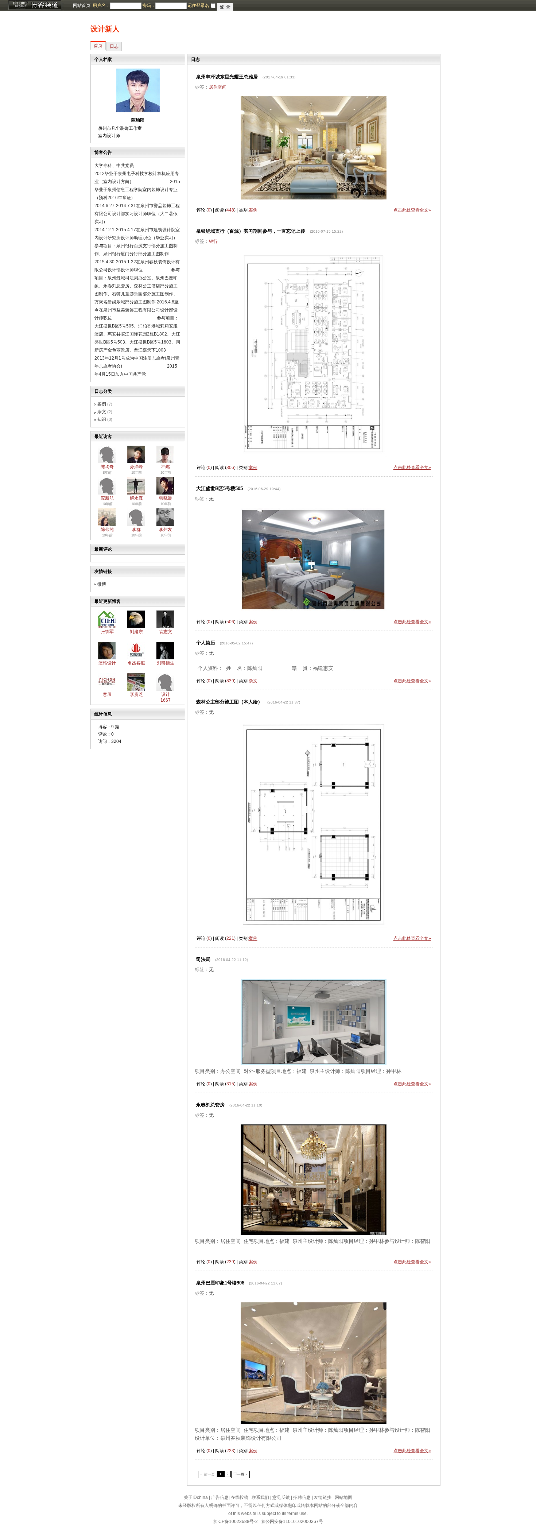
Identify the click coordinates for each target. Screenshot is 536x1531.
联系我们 (260, 1497)
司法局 (203, 959)
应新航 (107, 498)
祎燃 (165, 466)
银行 (213, 241)
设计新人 (105, 29)
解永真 (136, 498)
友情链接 (322, 1497)
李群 (136, 529)
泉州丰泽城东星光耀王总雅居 (227, 77)
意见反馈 (281, 1497)
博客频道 (34, 5)
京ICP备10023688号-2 (235, 1521)
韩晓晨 (165, 498)
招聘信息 (302, 1497)
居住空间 (217, 87)
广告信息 (220, 1497)
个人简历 (205, 643)
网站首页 (81, 5)
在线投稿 (239, 1497)
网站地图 (343, 1497)
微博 (101, 584)
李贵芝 (136, 694)
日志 (114, 46)
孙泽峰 (136, 466)
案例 (101, 404)
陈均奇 (107, 466)
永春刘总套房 (210, 1105)
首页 (98, 45)
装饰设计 (107, 663)
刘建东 (136, 631)
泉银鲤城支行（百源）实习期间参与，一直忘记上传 (250, 231)
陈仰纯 (107, 529)
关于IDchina (196, 1497)
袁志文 (165, 631)
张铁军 (107, 631)
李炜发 (165, 529)
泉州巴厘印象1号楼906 (220, 1283)
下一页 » (240, 1474)
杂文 (101, 411)
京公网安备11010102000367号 (292, 1521)
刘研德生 (165, 663)
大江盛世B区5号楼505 (219, 488)
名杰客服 (136, 663)
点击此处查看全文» (412, 210)
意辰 (107, 694)
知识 (101, 419)
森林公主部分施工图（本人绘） (229, 702)
